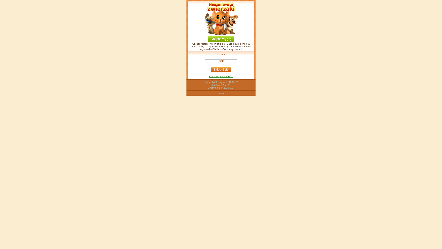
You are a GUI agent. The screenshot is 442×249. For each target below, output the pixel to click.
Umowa (221, 93)
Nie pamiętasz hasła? (221, 76)
